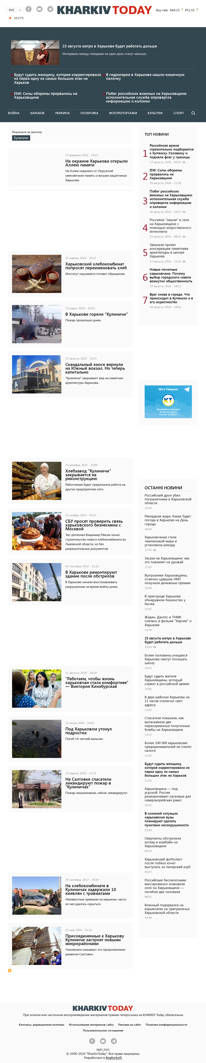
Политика (89, 113)
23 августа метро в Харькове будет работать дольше (109, 45)
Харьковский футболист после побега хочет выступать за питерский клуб (168, 863)
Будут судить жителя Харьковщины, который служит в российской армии (167, 680)
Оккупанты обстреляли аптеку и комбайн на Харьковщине (163, 842)
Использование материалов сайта (91, 1024)
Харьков (37, 113)
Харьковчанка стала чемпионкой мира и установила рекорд (161, 541)
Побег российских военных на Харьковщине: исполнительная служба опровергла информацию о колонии (146, 97)
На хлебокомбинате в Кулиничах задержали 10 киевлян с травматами (90, 889)
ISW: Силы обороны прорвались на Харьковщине (45, 95)
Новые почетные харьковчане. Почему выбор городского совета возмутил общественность (171, 275)
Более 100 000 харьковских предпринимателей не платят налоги (168, 746)
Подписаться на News (9, 970)
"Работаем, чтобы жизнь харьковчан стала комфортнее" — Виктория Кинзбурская (96, 682)
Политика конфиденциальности (166, 1024)
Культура (155, 113)
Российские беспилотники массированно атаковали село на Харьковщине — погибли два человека (165, 886)
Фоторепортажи (123, 113)
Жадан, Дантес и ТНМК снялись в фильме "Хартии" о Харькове (168, 621)
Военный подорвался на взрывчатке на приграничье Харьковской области (167, 909)
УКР (99, 1050)
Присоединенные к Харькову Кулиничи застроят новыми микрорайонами (94, 939)
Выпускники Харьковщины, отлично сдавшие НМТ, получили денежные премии (168, 579)
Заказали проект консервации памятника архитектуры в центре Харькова (169, 250)
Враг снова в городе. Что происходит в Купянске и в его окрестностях (171, 298)
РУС (107, 1050)
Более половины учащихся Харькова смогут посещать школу (166, 659)
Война (14, 113)
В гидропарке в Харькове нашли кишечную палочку (145, 76)
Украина (62, 113)
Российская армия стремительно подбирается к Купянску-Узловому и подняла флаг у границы (172, 151)
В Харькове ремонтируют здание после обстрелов (91, 574)
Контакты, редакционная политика (41, 1024)
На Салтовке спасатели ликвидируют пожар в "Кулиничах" (88, 782)
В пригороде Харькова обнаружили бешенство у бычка (165, 600)
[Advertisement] (70, 223)
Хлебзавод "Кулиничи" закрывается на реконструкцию (88, 474)
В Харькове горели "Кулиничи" (96, 314)
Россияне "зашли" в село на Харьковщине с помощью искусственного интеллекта (170, 225)
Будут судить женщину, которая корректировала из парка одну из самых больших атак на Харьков (57, 78)
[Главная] (104, 10)
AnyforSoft (114, 1057)
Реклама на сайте (129, 1024)
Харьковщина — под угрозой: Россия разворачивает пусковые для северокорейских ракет (168, 794)
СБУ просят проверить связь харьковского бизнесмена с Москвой (94, 524)
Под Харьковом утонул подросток (88, 730)
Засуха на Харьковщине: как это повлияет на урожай (167, 560)
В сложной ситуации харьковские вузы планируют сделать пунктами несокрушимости (167, 819)
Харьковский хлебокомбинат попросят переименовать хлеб (96, 265)
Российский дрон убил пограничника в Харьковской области (168, 499)
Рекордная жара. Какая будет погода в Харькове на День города (168, 520)
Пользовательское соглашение (103, 1030)
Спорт (178, 113)
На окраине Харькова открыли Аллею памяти (96, 162)
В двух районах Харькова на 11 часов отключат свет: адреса (167, 701)
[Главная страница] (103, 1008)
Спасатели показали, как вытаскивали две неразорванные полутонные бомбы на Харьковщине (167, 724)
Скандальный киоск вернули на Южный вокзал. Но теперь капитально (95, 368)
